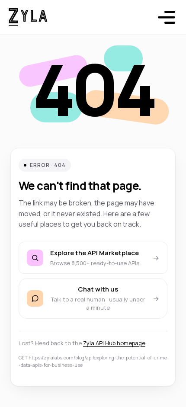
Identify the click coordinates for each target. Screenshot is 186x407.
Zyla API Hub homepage (114, 343)
